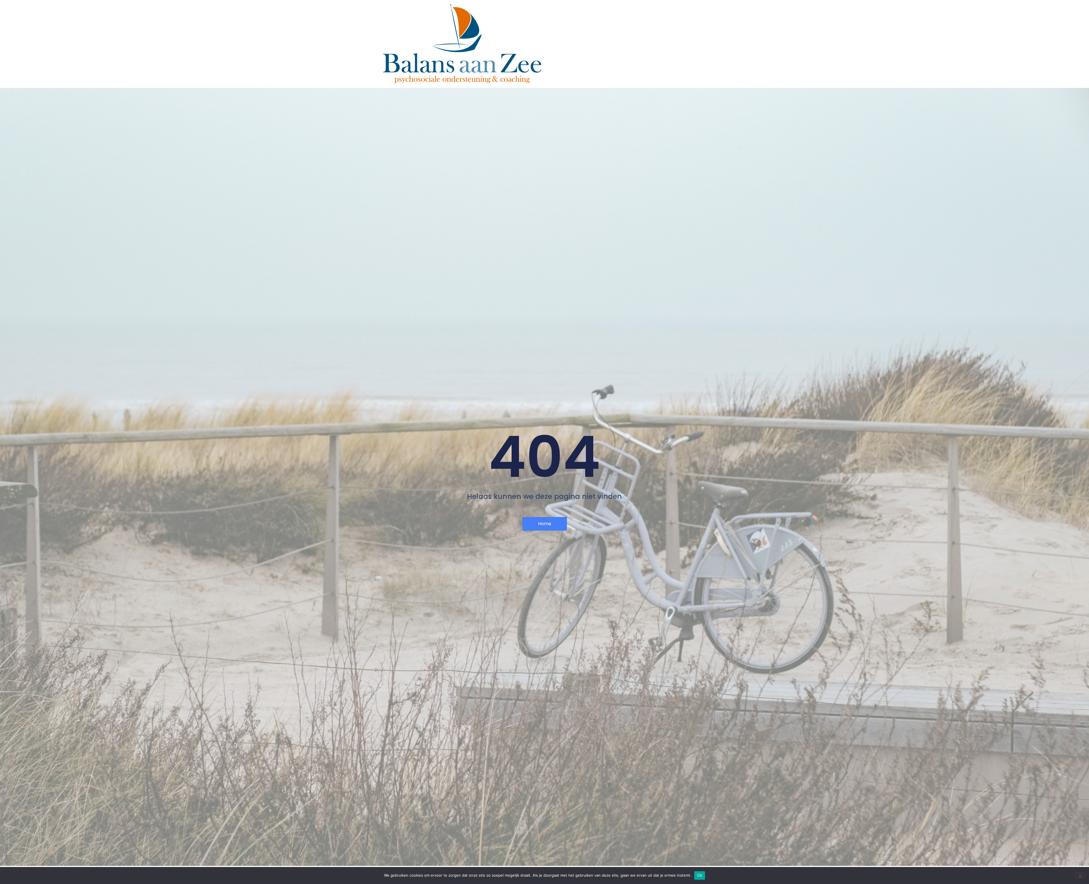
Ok (699, 875)
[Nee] (1080, 875)
